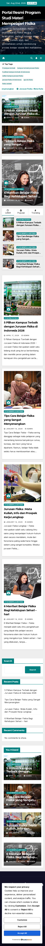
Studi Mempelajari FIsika (14, 137)
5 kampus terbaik (8, 68)
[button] (31, 58)
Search (8, 661)
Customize (22, 920)
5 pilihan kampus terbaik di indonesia (16, 72)
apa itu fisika (28, 80)
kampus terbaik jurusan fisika (28, 68)
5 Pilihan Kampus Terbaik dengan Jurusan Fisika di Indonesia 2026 (21, 114)
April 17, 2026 (13, 118)
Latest (8, 212)
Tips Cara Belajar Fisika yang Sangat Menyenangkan (19, 144)
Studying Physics (11, 106)
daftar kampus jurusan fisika (12, 76)
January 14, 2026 (14, 148)
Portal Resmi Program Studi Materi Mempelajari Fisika (21, 18)
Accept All (22, 933)
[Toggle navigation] (41, 58)
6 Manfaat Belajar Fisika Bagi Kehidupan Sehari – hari (21, 196)
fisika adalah (7, 84)
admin (26, 118)
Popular (21, 213)
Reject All (22, 927)
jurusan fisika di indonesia (11, 80)
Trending (36, 213)
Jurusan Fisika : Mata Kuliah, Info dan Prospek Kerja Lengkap (28, 253)
